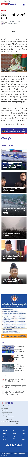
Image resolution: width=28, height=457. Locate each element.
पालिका (23, 430)
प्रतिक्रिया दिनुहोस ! (6, 138)
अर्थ (13, 430)
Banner (3, 10)
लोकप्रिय (3, 375)
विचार (23, 436)
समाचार (4, 433)
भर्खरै (3, 342)
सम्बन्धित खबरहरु (7, 145)
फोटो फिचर (5, 436)
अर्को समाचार (19, 124)
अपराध (23, 439)
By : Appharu (4, 455)
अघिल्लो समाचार (10, 124)
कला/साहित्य (14, 437)
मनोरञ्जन (14, 433)
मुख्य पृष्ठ (5, 430)
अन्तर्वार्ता (14, 441)
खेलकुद (23, 433)
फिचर (4, 439)
